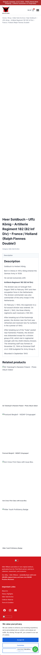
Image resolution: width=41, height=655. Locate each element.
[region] (20, 638)
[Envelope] (15, 610)
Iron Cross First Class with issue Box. (14, 500)
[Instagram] (9, 610)
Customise (20, 645)
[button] (38, 10)
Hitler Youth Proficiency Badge (12, 548)
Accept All (20, 640)
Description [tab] (8, 255)
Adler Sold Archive (14, 249)
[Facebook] (4, 610)
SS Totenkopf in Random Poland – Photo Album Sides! (20, 406)
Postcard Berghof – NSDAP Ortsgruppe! (15, 453)
